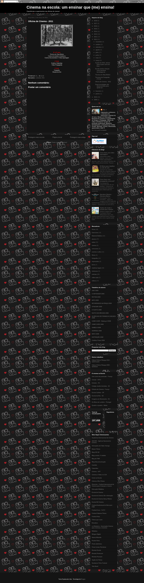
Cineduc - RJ (96, 383)
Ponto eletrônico (97, 544)
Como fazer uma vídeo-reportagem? (107, 153)
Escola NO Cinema (98, 502)
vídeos (94, 281)
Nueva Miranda (96, 537)
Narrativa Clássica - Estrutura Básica (106, 195)
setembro (99, 47)
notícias (94, 274)
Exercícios (95, 232)
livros (93, 264)
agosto (98, 50)
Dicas (93, 229)
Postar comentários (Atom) (59, 142)
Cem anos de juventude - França (102, 376)
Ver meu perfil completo (99, 130)
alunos (94, 239)
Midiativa (94, 531)
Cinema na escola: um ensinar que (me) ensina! (70, 7)
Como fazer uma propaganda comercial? (107, 180)
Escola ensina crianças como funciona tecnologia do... (102, 70)
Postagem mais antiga (78, 137)
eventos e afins (96, 252)
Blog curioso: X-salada (99, 455)
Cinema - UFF (96, 471)
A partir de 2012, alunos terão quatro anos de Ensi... (102, 64)
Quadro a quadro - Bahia (99, 405)
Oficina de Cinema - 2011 (103, 81)
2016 (95, 26)
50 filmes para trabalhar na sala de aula (107, 167)
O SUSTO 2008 (96, 310)
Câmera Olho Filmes (98, 481)
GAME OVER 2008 (98, 324)
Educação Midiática (98, 489)
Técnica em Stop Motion (102, 74)
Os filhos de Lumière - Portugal (101, 402)
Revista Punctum (97, 556)
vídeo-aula (95, 277)
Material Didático (97, 236)
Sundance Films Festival (99, 563)
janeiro (98, 93)
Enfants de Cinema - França (100, 389)
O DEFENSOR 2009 (98, 294)
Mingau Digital (96, 534)
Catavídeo (95, 468)
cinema (94, 245)
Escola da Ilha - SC (98, 396)
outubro (98, 44)
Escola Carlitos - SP (98, 392)
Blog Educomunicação (99, 462)
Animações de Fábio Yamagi (101, 446)
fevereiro (98, 91)
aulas (93, 242)
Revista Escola (96, 550)
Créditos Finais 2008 (98, 340)
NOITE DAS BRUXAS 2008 (100, 313)
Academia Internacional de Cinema (103, 438)
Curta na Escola (97, 478)
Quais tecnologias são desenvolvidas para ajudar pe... (102, 86)
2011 (95, 39)
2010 (95, 97)
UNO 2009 (95, 290)
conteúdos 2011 (40, 78)
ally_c (105, 109)
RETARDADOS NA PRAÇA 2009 (102, 303)
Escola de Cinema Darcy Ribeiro (102, 499)
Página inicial (57, 137)
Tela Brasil (95, 566)
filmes (93, 255)
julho (97, 52)
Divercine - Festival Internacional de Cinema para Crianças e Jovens (103, 485)
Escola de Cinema (97, 492)
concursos (95, 248)
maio (97, 58)
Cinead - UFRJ (96, 379)
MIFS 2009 (95, 300)
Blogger (83, 579)
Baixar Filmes (96, 449)
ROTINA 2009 (96, 297)
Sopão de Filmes (97, 560)
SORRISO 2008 (97, 331)
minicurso (95, 271)
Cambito (94, 465)
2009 (95, 99)
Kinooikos (95, 523)
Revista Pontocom (97, 553)
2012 (95, 36)
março (98, 60)
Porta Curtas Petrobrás (99, 547)
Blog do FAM (96, 458)
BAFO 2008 (95, 334)
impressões (95, 261)
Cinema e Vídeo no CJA (99, 474)
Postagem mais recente (36, 137)
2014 (95, 31)
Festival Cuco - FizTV (98, 510)
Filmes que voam (97, 519)
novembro (99, 41)
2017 (95, 23)
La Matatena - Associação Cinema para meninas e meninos (102, 527)
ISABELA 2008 (96, 327)
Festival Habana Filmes (99, 513)
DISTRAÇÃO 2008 (97, 337)
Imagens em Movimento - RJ (101, 399)
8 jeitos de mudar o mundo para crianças (106, 208)
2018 (95, 20)
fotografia (95, 258)
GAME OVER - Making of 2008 (101, 321)
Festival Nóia (96, 516)
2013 (95, 34)
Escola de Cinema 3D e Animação (102, 495)
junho (97, 55)
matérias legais (96, 268)
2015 (95, 28)
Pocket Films (96, 540)
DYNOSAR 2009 (97, 306)
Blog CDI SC (96, 452)
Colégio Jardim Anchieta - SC (101, 386)
